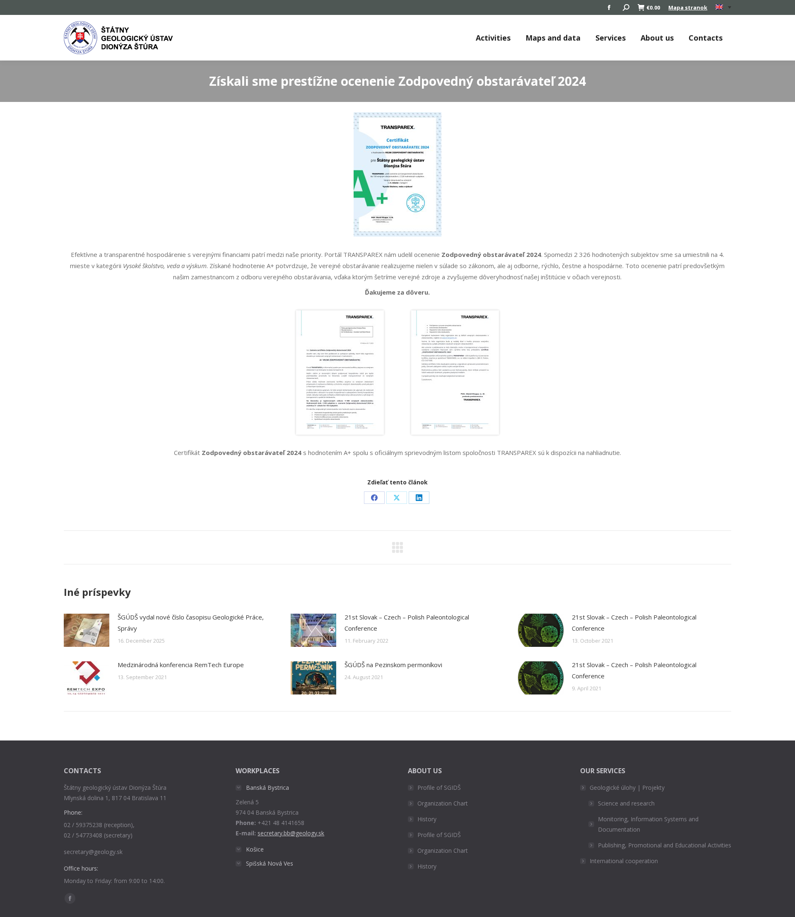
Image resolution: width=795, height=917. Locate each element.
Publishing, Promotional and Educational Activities (664, 845)
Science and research (626, 803)
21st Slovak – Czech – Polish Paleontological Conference (406, 622)
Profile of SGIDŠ (439, 787)
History (426, 819)
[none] (723, 8)
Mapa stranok (687, 7)
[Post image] (86, 630)
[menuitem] (723, 7)
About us (657, 38)
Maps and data (553, 38)
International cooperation (624, 861)
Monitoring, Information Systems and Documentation (648, 824)
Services (610, 38)
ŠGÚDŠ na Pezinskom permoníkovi (393, 665)
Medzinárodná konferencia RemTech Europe (181, 665)
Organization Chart (442, 803)
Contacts (706, 38)
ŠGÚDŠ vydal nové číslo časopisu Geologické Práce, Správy (191, 622)
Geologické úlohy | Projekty (627, 787)
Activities (493, 38)
